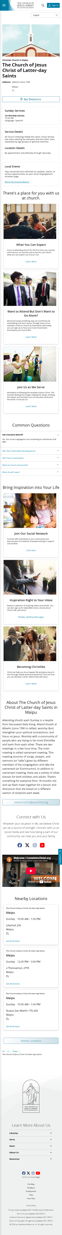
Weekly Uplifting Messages (31, 617)
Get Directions (13, 941)
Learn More (31, 261)
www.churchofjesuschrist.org (31, 802)
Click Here (31, 550)
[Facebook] (19, 845)
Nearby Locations (31, 1041)
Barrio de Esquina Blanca (17, 182)
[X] (27, 845)
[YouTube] (42, 845)
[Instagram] (34, 845)
